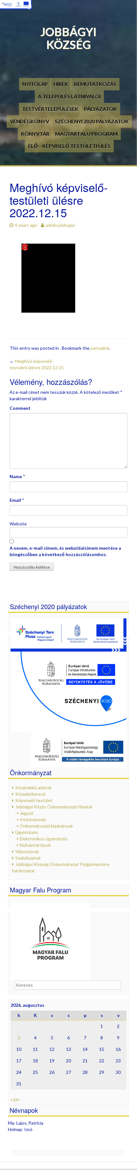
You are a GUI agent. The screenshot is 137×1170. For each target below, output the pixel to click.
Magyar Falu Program (86, 134)
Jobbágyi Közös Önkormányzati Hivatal (53, 806)
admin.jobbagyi (60, 225)
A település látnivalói (69, 96)
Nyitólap (35, 84)
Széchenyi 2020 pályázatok (92, 121)
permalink (100, 348)
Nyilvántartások (35, 845)
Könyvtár (35, 134)
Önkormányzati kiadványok (46, 826)
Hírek (61, 84)
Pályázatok (100, 109)
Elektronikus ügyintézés (44, 838)
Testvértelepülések (50, 109)
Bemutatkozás (95, 84)
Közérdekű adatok (33, 787)
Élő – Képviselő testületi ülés (69, 146)
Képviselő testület (34, 800)
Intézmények (33, 819)
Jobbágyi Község (68, 38)
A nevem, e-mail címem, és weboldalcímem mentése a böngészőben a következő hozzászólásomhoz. (65, 551)
